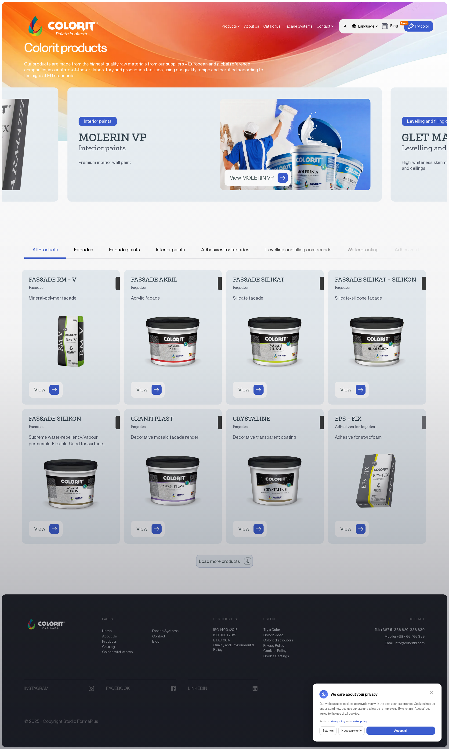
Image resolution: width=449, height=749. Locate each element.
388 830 (417, 629)
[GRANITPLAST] (173, 476)
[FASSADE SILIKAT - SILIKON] (377, 337)
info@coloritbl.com (410, 643)
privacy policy (337, 721)
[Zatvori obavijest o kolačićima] (431, 692)
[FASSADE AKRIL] (173, 337)
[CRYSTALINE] (275, 476)
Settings (327, 730)
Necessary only (351, 730)
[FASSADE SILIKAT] (275, 337)
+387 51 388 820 (394, 629)
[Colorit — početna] (60, 26)
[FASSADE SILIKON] (70, 476)
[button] (325, 26)
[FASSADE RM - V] (70, 337)
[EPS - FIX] (377, 476)
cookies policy (359, 721)
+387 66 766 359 (411, 636)
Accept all (400, 730)
